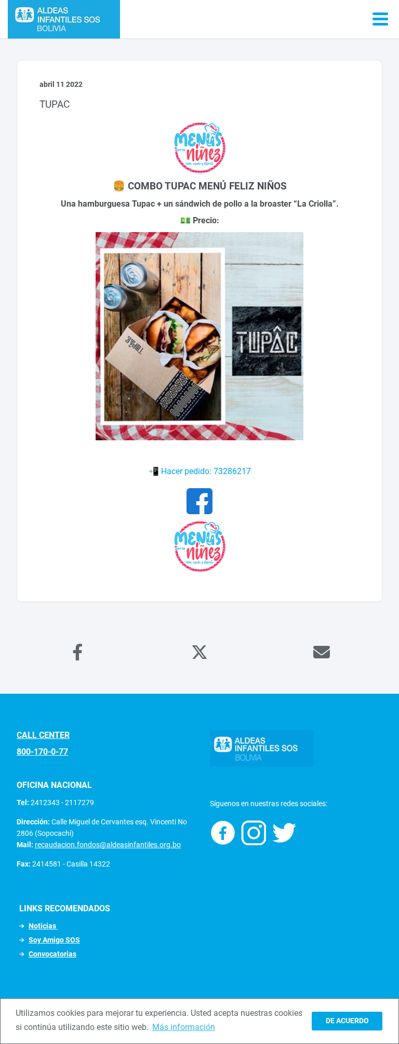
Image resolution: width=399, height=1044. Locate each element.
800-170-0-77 (42, 752)
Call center (43, 735)
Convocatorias (52, 954)
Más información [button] (183, 1027)
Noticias (43, 926)
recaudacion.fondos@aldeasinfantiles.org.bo (108, 845)
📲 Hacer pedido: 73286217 (200, 471)
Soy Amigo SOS (54, 940)
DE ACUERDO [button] (347, 1020)
